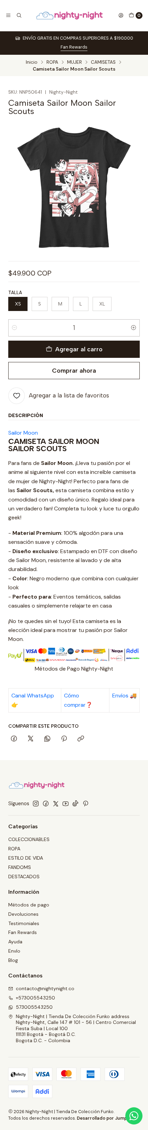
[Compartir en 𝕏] (30, 739)
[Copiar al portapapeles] (80, 739)
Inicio (32, 62)
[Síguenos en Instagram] (35, 803)
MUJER (74, 62)
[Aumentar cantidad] (133, 328)
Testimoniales (23, 923)
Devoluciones (23, 914)
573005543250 (34, 1007)
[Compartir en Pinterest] (64, 739)
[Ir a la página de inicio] (69, 15)
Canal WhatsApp (32, 695)
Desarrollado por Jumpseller (108, 1118)
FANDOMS (19, 867)
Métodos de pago (28, 905)
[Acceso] (121, 15)
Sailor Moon (23, 432)
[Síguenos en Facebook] (45, 803)
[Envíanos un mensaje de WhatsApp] (133, 1115)
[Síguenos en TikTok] (75, 803)
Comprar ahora (74, 370)
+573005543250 (35, 998)
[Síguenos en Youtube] (65, 803)
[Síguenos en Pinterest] (85, 803)
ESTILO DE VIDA (25, 858)
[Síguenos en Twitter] (55, 803)
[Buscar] (18, 15)
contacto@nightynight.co (45, 988)
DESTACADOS (24, 876)
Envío (14, 951)
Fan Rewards (74, 47)
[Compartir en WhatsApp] (47, 739)
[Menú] (8, 15)
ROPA (52, 62)
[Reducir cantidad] (14, 328)
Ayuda (15, 942)
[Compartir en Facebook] (14, 739)
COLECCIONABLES (29, 839)
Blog (13, 960)
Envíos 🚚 (124, 695)
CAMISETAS (103, 62)
